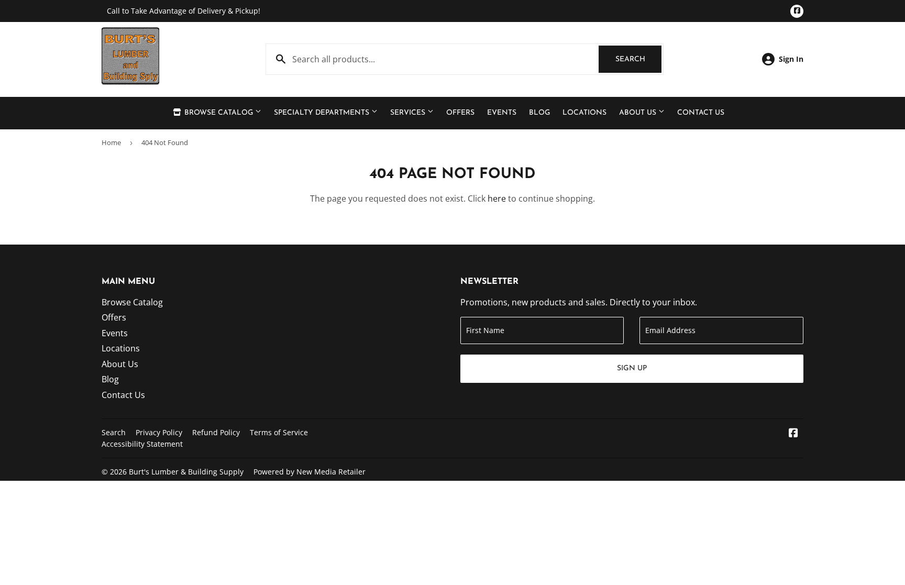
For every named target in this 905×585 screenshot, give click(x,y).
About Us (638, 112)
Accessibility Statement (142, 444)
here (497, 198)
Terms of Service (279, 432)
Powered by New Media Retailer (309, 472)
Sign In (791, 59)
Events (501, 112)
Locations (584, 112)
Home (111, 142)
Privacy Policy (159, 432)
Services (408, 112)
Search (638, 59)
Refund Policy (216, 432)
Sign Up (632, 368)
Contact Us (700, 112)
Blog (539, 112)
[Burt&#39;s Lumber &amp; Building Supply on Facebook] (793, 433)
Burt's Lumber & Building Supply (186, 472)
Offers (460, 112)
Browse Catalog (218, 112)
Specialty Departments (322, 112)
